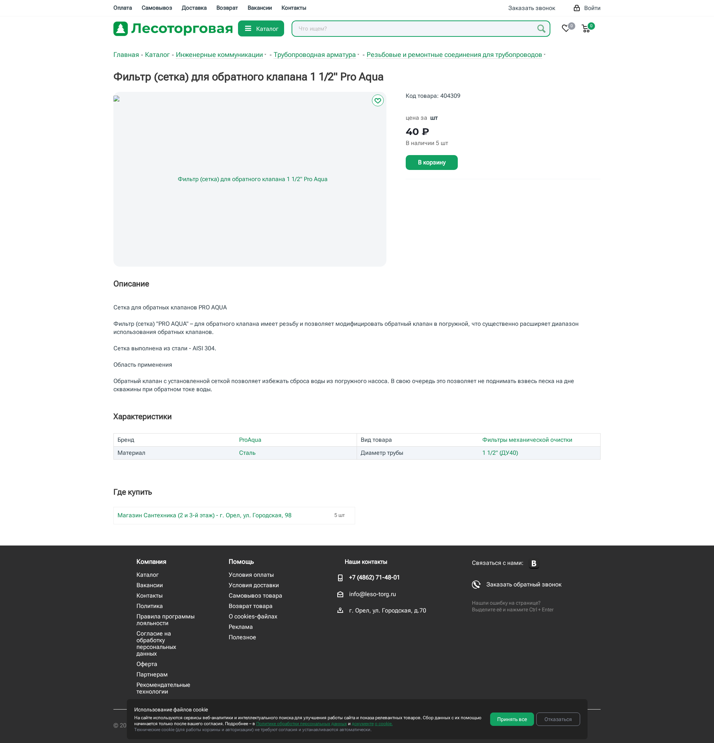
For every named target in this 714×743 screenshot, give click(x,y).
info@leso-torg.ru (372, 594)
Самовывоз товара (255, 595)
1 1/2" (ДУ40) (500, 452)
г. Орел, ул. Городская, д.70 (387, 610)
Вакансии (149, 585)
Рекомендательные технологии (163, 688)
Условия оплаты (251, 574)
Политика (149, 605)
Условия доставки (254, 585)
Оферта (146, 664)
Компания (151, 561)
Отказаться (558, 719)
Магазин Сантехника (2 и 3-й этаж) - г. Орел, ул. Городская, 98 (205, 515)
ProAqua (250, 439)
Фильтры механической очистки (527, 439)
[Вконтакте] (534, 563)
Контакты (149, 595)
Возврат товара (251, 605)
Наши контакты (366, 561)
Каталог (147, 574)
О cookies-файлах (253, 616)
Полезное (242, 637)
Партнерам (152, 674)
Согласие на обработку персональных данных (156, 643)
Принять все (512, 719)
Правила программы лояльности (165, 620)
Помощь (241, 561)
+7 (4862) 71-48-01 (374, 577)
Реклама (241, 626)
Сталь (247, 452)
